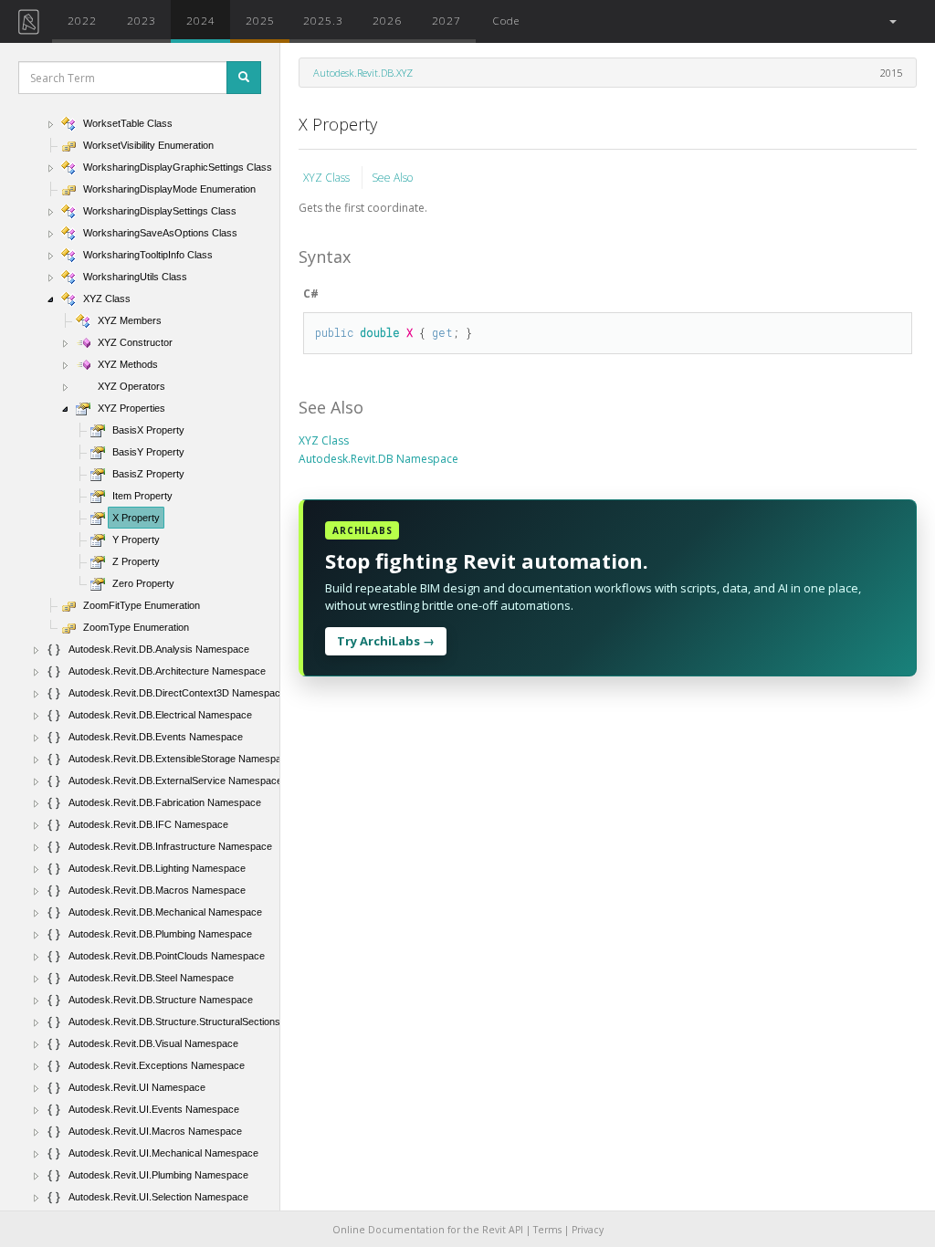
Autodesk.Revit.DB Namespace (378, 458)
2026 (387, 20)
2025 (260, 20)
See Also (392, 177)
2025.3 (323, 20)
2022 (82, 20)
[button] (891, 21)
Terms (547, 1229)
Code (506, 20)
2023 (141, 20)
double (380, 332)
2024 (200, 20)
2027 (446, 20)
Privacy (588, 1229)
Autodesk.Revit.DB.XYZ (363, 72)
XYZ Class (327, 177)
